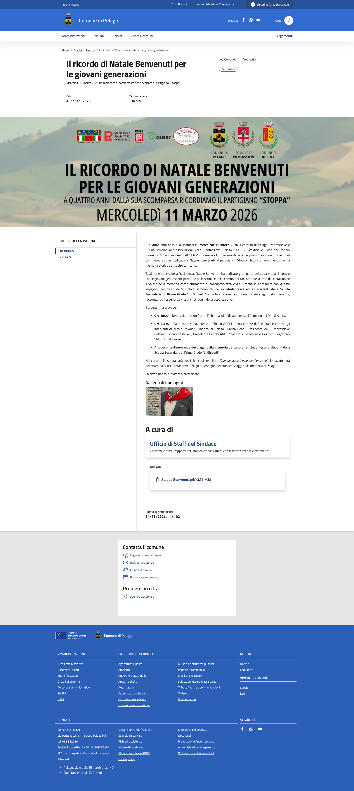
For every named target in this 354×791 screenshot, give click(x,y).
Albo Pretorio (180, 4)
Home (65, 50)
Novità (78, 50)
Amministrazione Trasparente (215, 4)
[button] (269, 4)
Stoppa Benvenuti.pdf (178, 479)
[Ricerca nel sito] (288, 20)
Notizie (90, 50)
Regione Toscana (70, 4)
